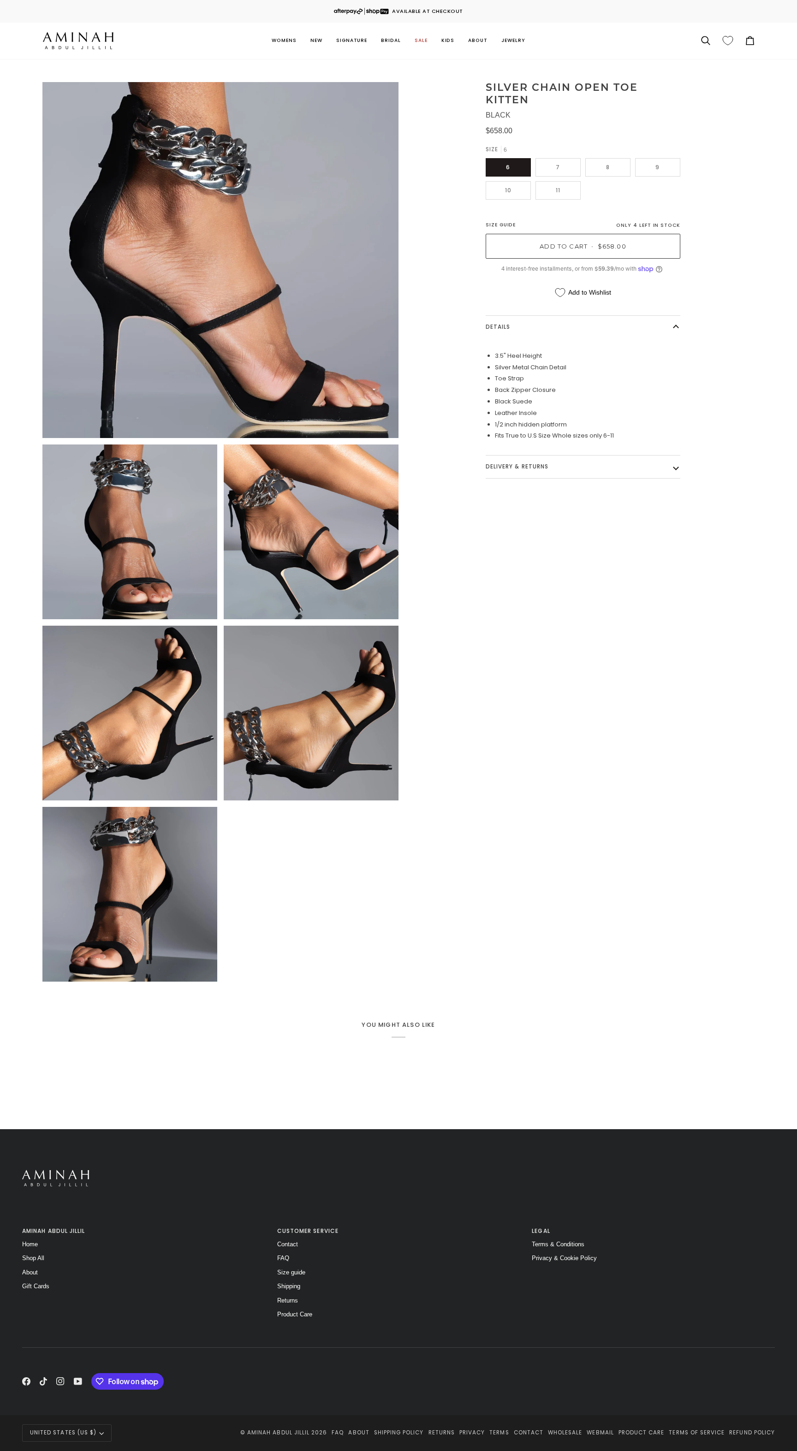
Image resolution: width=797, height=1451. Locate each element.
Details (498, 327)
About (30, 1272)
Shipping (288, 1286)
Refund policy (752, 1432)
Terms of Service (697, 1432)
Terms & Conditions (558, 1244)
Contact (287, 1244)
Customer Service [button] (308, 1231)
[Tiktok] (43, 1381)
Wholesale (565, 1432)
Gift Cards (35, 1286)
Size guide (291, 1272)
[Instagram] (60, 1381)
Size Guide (501, 224)
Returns (287, 1300)
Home (30, 1244)
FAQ (283, 1258)
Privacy (472, 1432)
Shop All (33, 1258)
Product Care (294, 1314)
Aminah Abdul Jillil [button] (53, 1231)
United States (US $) (63, 1432)
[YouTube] (78, 1381)
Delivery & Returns (517, 466)
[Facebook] (26, 1381)
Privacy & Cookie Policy (564, 1258)
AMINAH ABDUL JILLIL (278, 1432)
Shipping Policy (399, 1432)
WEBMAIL (600, 1432)
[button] (284, 41)
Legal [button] (541, 1231)
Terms (499, 1432)
